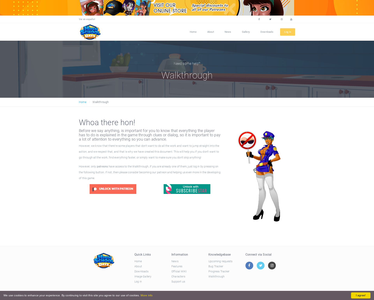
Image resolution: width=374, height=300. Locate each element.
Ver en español (87, 19)
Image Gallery (143, 276)
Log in (138, 281)
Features (177, 266)
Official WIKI (179, 271)
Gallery (246, 31)
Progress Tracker (218, 271)
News (228, 31)
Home (193, 31)
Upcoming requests (220, 261)
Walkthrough (216, 276)
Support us (178, 281)
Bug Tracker (215, 266)
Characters (178, 276)
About (210, 31)
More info (147, 295)
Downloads (266, 31)
